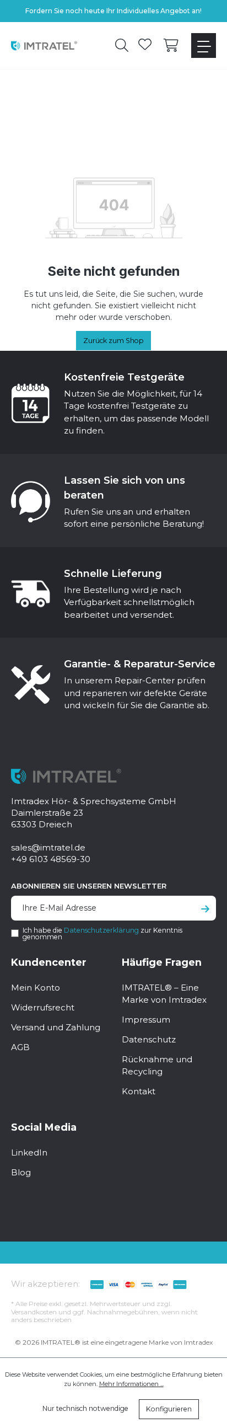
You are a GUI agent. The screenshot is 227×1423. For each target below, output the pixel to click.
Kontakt (138, 1091)
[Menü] (203, 45)
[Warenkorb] (171, 46)
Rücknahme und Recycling (157, 1065)
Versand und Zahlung (55, 1027)
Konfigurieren (169, 1409)
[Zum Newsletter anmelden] (205, 909)
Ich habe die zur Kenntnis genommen (102, 933)
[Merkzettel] (144, 46)
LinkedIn (29, 1152)
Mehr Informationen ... (131, 1384)
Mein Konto (35, 987)
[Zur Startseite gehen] (44, 45)
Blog (21, 1172)
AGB (20, 1047)
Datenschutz (149, 1039)
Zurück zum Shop (113, 340)
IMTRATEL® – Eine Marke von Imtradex (164, 993)
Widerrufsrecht (42, 1007)
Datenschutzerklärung (101, 930)
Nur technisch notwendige (85, 1408)
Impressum (146, 1019)
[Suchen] (121, 46)
